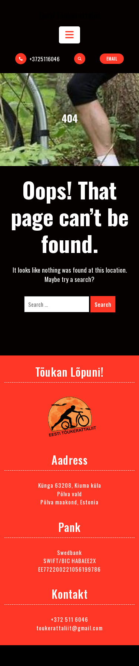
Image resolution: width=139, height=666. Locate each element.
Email (112, 58)
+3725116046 (44, 59)
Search (103, 304)
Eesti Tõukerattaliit (69, 15)
